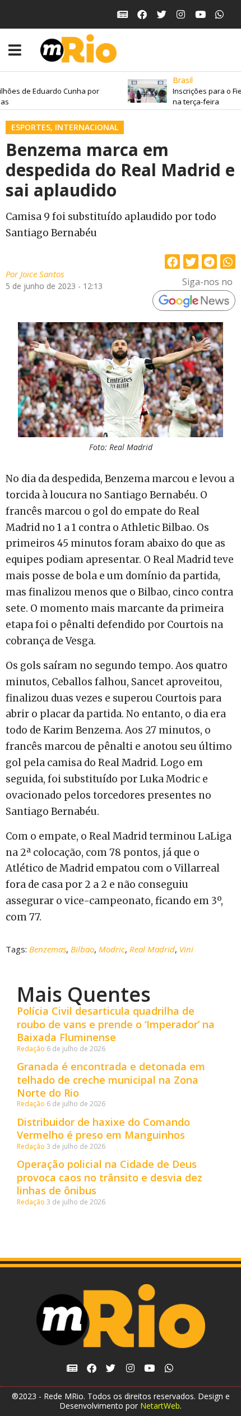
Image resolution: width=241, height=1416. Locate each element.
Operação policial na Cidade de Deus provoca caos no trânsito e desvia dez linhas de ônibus (109, 1177)
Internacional (86, 127)
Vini (186, 949)
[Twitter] (161, 14)
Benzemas (47, 949)
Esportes (30, 127)
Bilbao (82, 949)
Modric (112, 949)
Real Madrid (152, 949)
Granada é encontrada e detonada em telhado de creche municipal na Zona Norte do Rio (111, 1079)
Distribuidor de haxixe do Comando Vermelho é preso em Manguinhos (103, 1128)
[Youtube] (200, 14)
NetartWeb (160, 1405)
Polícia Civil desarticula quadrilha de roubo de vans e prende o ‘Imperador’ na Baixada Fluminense (116, 1024)
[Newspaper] (123, 14)
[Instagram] (180, 14)
